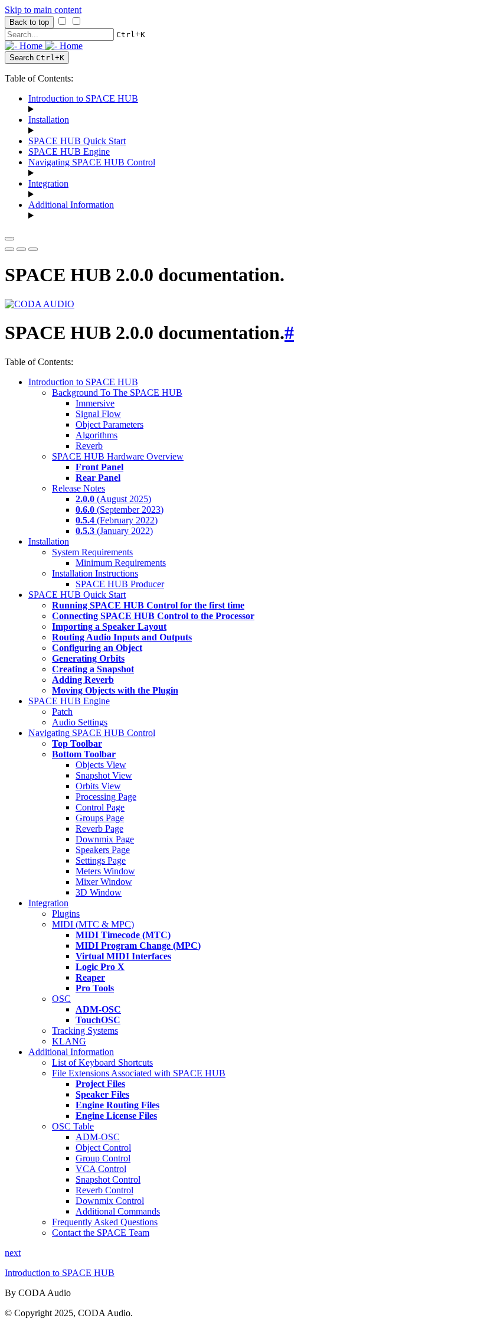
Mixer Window (104, 882)
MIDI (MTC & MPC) (93, 924)
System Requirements (92, 552)
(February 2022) (117, 520)
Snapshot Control (108, 1179)
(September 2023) (119, 509)
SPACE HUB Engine (69, 152)
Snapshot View (104, 775)
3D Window (99, 892)
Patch (62, 712)
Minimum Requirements (121, 563)
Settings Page (101, 860)
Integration (48, 183)
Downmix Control (110, 1201)
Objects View (101, 765)
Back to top (29, 22)
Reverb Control (104, 1190)
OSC (61, 999)
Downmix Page (105, 839)
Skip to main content (43, 10)
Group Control (103, 1158)
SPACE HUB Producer (120, 584)
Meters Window (105, 871)
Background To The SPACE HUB (117, 393)
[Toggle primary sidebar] (9, 238)
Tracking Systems (85, 1031)
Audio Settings (79, 722)
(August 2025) (113, 499)
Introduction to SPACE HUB (83, 98)
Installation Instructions (95, 573)
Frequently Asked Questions (105, 1222)
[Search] (33, 249)
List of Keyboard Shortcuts (102, 1062)
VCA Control (101, 1169)
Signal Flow (98, 414)
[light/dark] (21, 249)
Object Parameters (109, 424)
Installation (48, 120)
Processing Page (106, 797)
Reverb (89, 446)
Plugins (66, 914)
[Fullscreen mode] (9, 249)
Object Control (103, 1148)
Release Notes (78, 488)
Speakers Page (103, 850)
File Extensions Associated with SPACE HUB (138, 1073)
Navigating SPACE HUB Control (91, 162)
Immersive (95, 403)
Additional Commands (118, 1211)
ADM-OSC (98, 1137)
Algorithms (96, 435)
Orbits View (98, 786)
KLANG (69, 1041)
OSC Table (73, 1126)
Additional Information (71, 205)
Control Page (100, 807)
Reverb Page (99, 829)
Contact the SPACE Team (100, 1233)
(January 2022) (114, 531)
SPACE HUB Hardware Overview (118, 456)
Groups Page (100, 818)
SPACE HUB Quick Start (77, 141)
